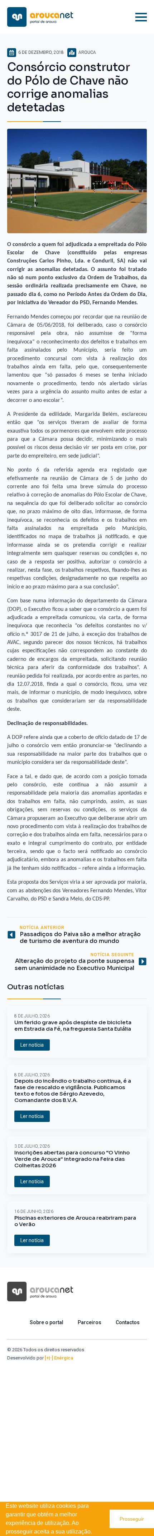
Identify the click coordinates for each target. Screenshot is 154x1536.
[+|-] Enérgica (59, 1358)
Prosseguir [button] (132, 1519)
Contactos (128, 1322)
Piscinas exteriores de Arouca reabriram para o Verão (75, 1221)
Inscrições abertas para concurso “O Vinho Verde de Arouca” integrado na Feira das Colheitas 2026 (72, 1159)
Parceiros (89, 1322)
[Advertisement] (77, 1441)
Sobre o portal (46, 1322)
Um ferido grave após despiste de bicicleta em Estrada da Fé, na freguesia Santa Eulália (72, 1025)
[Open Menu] (141, 17)
